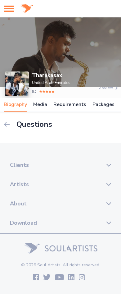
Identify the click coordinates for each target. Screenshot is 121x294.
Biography (15, 104)
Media (40, 104)
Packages (103, 104)
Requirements (69, 104)
